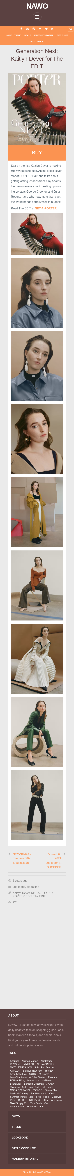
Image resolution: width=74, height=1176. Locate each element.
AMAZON (15, 1071)
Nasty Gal (34, 1087)
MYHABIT (29, 1064)
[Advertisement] (37, 963)
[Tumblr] (40, 29)
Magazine (33, 886)
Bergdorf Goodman (34, 1084)
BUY (37, 152)
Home (9, 35)
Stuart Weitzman (35, 1106)
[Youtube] (53, 29)
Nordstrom (46, 1061)
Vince (52, 1093)
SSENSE (37, 1090)
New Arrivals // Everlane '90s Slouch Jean (22, 858)
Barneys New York (32, 1071)
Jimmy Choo (51, 1090)
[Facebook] (21, 29)
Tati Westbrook (38, 1093)
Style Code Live (18, 1074)
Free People (42, 1097)
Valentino (15, 1087)
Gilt (24, 1087)
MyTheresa (47, 1080)
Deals (27, 35)
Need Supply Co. (19, 1103)
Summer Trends (18, 1097)
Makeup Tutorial (44, 35)
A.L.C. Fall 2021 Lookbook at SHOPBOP (53, 860)
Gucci (47, 1103)
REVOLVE (15, 1064)
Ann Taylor (56, 1100)
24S (31, 1097)
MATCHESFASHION (21, 1067)
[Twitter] (46, 29)
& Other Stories (37, 1077)
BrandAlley (15, 1084)
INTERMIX (34, 1100)
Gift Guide (62, 35)
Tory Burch (36, 1103)
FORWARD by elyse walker (24, 1080)
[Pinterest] (34, 29)
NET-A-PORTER (42, 893)
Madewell (56, 1097)
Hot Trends (37, 42)
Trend (17, 35)
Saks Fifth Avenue (44, 1067)
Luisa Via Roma (18, 1077)
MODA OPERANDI (20, 1090)
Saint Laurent (17, 1106)
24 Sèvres (44, 1074)
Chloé (45, 1100)
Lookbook (19, 886)
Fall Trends (47, 1087)
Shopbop (14, 1061)
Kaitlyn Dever (21, 893)
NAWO (37, 6)
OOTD (32, 1074)
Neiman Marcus (30, 1061)
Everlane (52, 1077)
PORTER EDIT (22, 896)
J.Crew (50, 1084)
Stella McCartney (19, 1093)
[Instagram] (27, 29)
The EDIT (39, 896)
